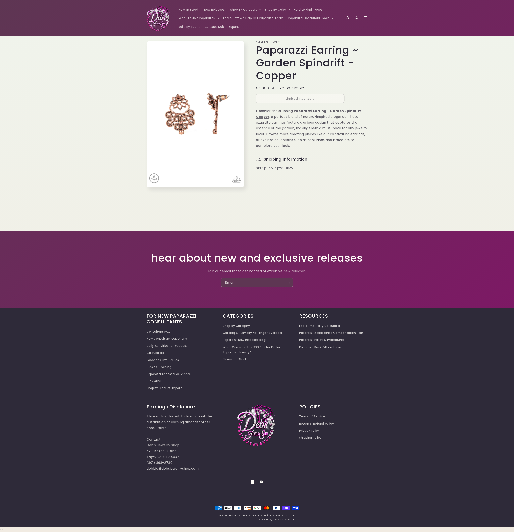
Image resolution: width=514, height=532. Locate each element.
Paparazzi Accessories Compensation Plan (331, 333)
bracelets (341, 140)
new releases (295, 271)
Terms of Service (312, 416)
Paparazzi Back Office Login (320, 347)
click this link (169, 416)
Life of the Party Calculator (319, 326)
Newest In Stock (235, 359)
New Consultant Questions (167, 339)
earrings (279, 122)
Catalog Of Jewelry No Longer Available (252, 333)
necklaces (316, 140)
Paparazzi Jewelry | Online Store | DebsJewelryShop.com (262, 515)
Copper (262, 116)
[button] (245, 9)
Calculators (155, 353)
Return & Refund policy (316, 424)
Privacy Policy (309, 431)
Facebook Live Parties (163, 360)
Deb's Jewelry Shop (163, 445)
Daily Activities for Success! (167, 346)
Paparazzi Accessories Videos (169, 374)
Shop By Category (236, 326)
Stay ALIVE (154, 381)
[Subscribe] (288, 282)
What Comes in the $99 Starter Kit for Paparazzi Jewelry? (251, 349)
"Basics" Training (159, 367)
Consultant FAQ (158, 332)
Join (210, 271)
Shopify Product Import (164, 388)
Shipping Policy (310, 438)
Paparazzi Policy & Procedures (321, 340)
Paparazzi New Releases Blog (244, 340)
